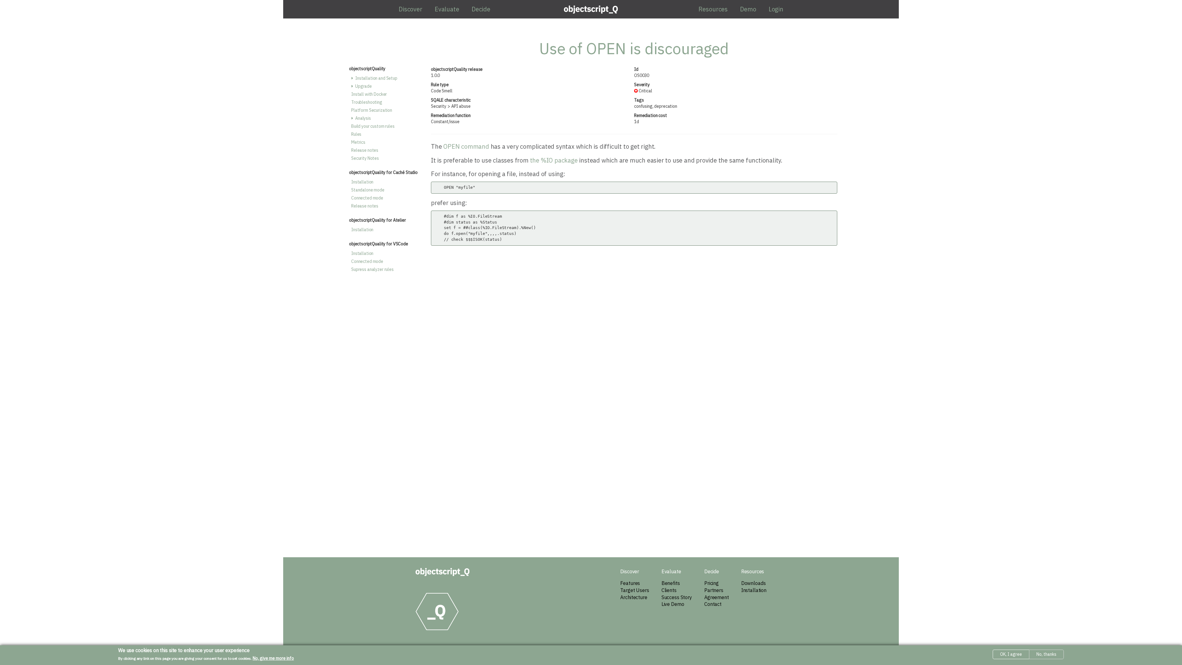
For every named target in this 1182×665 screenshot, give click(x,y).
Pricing (711, 583)
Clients (669, 590)
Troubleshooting (366, 102)
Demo (748, 9)
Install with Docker (369, 94)
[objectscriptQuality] (591, 9)
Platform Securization (371, 110)
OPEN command (466, 146)
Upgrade (363, 86)
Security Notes (365, 158)
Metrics (358, 142)
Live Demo (672, 604)
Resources (713, 9)
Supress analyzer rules (372, 269)
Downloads (753, 583)
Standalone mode (367, 190)
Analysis (363, 118)
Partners (713, 590)
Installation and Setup (376, 78)
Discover (410, 9)
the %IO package (554, 160)
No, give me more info (273, 658)
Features (630, 583)
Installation (362, 182)
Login (776, 9)
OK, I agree (1011, 654)
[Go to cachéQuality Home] (442, 572)
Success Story (676, 597)
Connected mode (367, 198)
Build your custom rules (373, 126)
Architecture (633, 597)
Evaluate (447, 9)
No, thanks (1046, 654)
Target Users (634, 590)
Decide (481, 9)
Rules (356, 134)
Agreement (716, 597)
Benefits (670, 583)
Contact (713, 604)
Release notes (364, 150)
